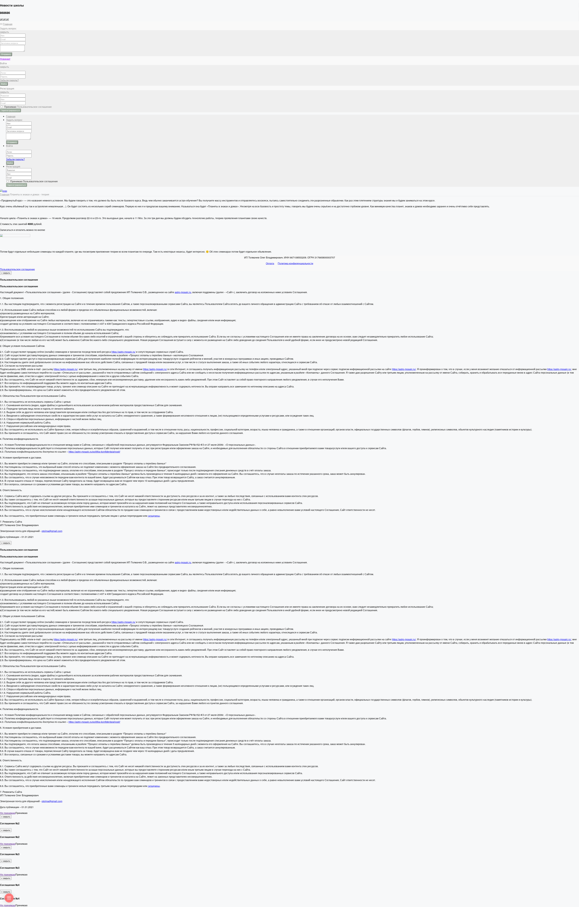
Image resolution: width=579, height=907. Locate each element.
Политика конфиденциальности (295, 263)
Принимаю (27, 106)
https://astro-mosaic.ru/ (123, 351)
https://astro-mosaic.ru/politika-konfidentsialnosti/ (94, 451)
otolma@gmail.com (52, 531)
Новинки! (5, 59)
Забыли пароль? (9, 80)
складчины (154, 515)
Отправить (6, 54)
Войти (4, 83)
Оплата (270, 263)
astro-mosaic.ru (183, 292)
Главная (7, 24)
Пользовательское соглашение (17, 269)
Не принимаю (7, 813)
